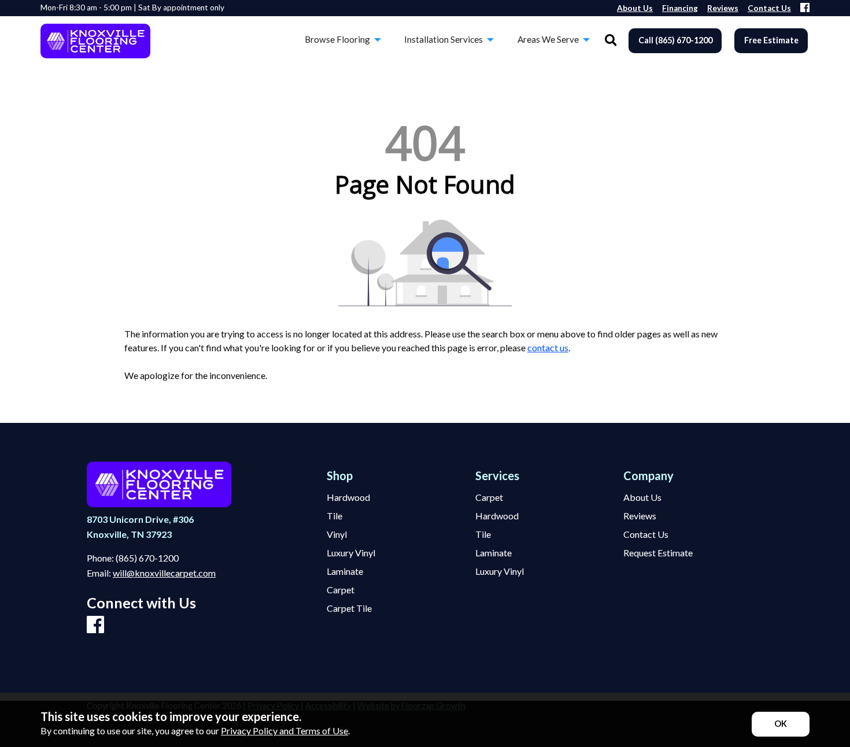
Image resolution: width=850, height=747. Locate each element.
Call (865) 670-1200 (675, 40)
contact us (547, 347)
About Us (642, 497)
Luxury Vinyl (351, 553)
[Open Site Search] (611, 40)
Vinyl (337, 534)
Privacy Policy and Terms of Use (284, 730)
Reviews (639, 516)
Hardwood (348, 497)
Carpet (340, 589)
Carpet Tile (349, 608)
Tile (334, 516)
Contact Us (645, 534)
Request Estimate (658, 553)
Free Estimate (771, 40)
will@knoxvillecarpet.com (164, 572)
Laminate (345, 571)
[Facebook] (805, 8)
